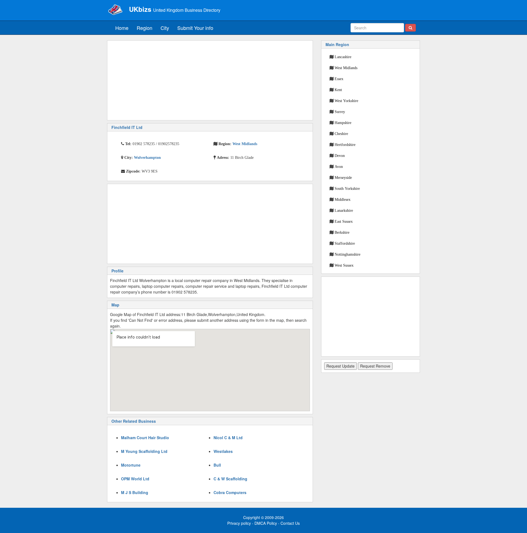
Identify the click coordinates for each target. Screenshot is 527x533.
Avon (339, 166)
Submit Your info (195, 27)
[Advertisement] (210, 80)
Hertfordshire (345, 144)
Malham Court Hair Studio (145, 437)
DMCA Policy (265, 523)
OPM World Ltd (135, 478)
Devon (340, 155)
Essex (339, 79)
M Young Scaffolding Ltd (144, 451)
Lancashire (343, 57)
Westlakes (223, 451)
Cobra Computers (230, 492)
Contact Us (290, 523)
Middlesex (343, 199)
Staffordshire (345, 243)
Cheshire (341, 134)
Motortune (131, 465)
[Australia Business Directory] (115, 9)
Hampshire (343, 123)
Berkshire (342, 232)
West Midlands (346, 68)
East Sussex (344, 221)
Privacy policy (239, 523)
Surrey (340, 112)
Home (121, 27)
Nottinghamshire (347, 254)
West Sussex (344, 265)
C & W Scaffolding (230, 478)
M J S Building (134, 492)
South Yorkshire (347, 188)
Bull (217, 465)
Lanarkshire (344, 210)
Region (144, 27)
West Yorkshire (346, 101)
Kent (338, 90)
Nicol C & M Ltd (228, 437)
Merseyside (343, 177)
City (165, 27)
